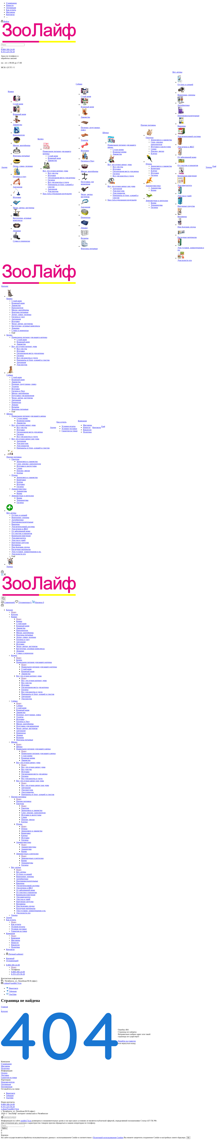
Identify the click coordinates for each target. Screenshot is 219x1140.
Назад (13, 612)
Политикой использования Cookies (108, 1137)
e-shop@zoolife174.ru (12, 983)
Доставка (5, 1075)
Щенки (19, 747)
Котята (19, 660)
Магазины (5, 1066)
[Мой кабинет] (2, 572)
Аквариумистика (28, 847)
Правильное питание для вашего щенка (38, 753)
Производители (8, 1082)
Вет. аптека (21, 872)
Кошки (19, 621)
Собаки (19, 706)
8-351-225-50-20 (8, 52)
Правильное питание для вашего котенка (39, 667)
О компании (6, 1064)
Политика (5, 1068)
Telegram (13, 991)
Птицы (24, 829)
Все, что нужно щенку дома (33, 767)
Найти (4, 1128)
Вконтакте (13, 988)
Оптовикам (6, 1084)
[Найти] (2, 47)
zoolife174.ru (26, 1121)
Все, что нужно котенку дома (34, 680)
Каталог (14, 614)
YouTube (12, 994)
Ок (188, 1138)
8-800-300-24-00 (8, 49)
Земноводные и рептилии (32, 858)
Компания (15, 938)
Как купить (16, 924)
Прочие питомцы (23, 801)
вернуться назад (128, 1043)
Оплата (4, 1073)
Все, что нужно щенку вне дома (35, 785)
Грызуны (25, 808)
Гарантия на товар (9, 1077)
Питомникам (6, 1087)
